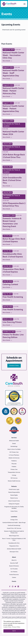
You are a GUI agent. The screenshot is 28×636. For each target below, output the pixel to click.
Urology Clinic (14, 519)
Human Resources (14, 574)
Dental (14, 443)
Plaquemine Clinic (14, 546)
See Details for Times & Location (11, 125)
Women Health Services (14, 481)
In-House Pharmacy (14, 455)
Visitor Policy (14, 511)
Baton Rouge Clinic (14, 535)
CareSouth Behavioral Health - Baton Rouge (14, 522)
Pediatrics (14, 461)
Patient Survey (14, 498)
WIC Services (14, 478)
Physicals (14, 463)
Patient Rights (14, 495)
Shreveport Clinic (14, 551)
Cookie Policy (7, 627)
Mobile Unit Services (14, 458)
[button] (24, 4)
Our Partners (14, 571)
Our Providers (14, 569)
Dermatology (14, 446)
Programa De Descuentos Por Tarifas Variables (14, 507)
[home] (9, 4)
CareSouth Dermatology (14, 525)
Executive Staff (14, 563)
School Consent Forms (14, 501)
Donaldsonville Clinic (14, 543)
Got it (14, 631)
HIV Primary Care (14, 452)
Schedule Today (14, 365)
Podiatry (14, 466)
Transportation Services (14, 472)
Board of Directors (14, 566)
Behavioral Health (14, 440)
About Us (14, 560)
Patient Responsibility (14, 492)
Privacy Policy (16, 627)
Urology (14, 475)
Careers (14, 577)
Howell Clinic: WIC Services (14, 528)
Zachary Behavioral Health (14, 549)
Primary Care (14, 469)
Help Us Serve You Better (14, 449)
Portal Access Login (14, 489)
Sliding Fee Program (14, 504)
